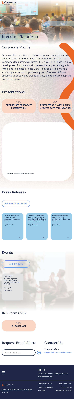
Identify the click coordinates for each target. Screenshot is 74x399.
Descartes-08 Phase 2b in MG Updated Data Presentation (55, 105)
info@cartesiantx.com (45, 377)
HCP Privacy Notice (65, 384)
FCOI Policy (41, 390)
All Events (16, 263)
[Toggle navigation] (70, 3)
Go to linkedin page (39, 369)
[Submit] (39, 352)
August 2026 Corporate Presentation (19, 105)
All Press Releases (16, 203)
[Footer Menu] (3, 372)
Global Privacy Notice (45, 384)
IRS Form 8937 (18, 324)
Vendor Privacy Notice (45, 387)
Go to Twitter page (44, 369)
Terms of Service (66, 387)
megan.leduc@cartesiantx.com (58, 352)
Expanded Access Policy (64, 390)
